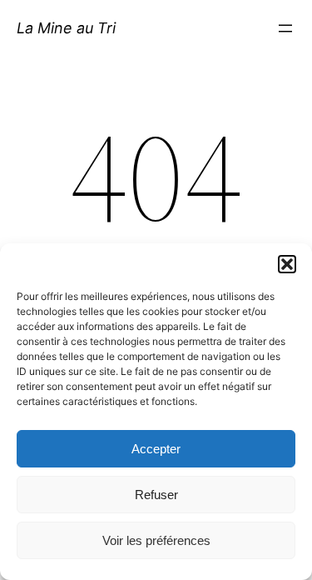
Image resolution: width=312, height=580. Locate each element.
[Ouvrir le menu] (285, 28)
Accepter (156, 449)
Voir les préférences (156, 540)
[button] (287, 264)
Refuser (156, 495)
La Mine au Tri (66, 28)
